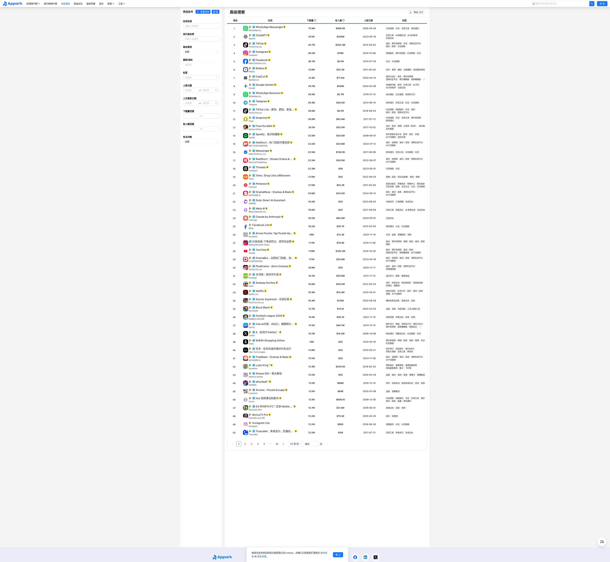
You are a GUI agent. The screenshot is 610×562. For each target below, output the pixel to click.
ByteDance (254, 80)
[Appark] (13, 3)
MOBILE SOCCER (256, 319)
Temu (251, 178)
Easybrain (253, 236)
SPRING (252, 203)
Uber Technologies (257, 352)
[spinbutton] (191, 116)
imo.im (251, 401)
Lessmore (253, 393)
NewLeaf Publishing (258, 162)
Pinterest (253, 187)
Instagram (253, 55)
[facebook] (355, 557)
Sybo (251, 286)
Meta (251, 228)
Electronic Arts (255, 409)
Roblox (252, 71)
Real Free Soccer (256, 302)
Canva (252, 327)
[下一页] (283, 443)
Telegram (253, 104)
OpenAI (252, 38)
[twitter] (375, 557)
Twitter (252, 335)
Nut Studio (253, 310)
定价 (101, 3)
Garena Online (255, 129)
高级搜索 (65, 3)
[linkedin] (365, 557)
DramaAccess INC (257, 418)
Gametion (253, 368)
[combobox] (185, 64)
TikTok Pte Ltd (255, 47)
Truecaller (253, 434)
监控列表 (90, 3)
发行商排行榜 (50, 3)
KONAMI (252, 385)
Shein (251, 343)
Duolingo (253, 277)
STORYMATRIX (255, 261)
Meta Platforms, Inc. (257, 63)
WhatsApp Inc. (255, 30)
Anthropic (253, 220)
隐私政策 (261, 556)
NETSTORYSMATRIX (258, 146)
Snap (251, 121)
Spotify (252, 137)
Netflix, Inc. (254, 294)
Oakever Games (256, 376)
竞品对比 (78, 3)
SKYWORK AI (255, 195)
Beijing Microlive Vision (259, 244)
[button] (602, 3)
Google (252, 88)
